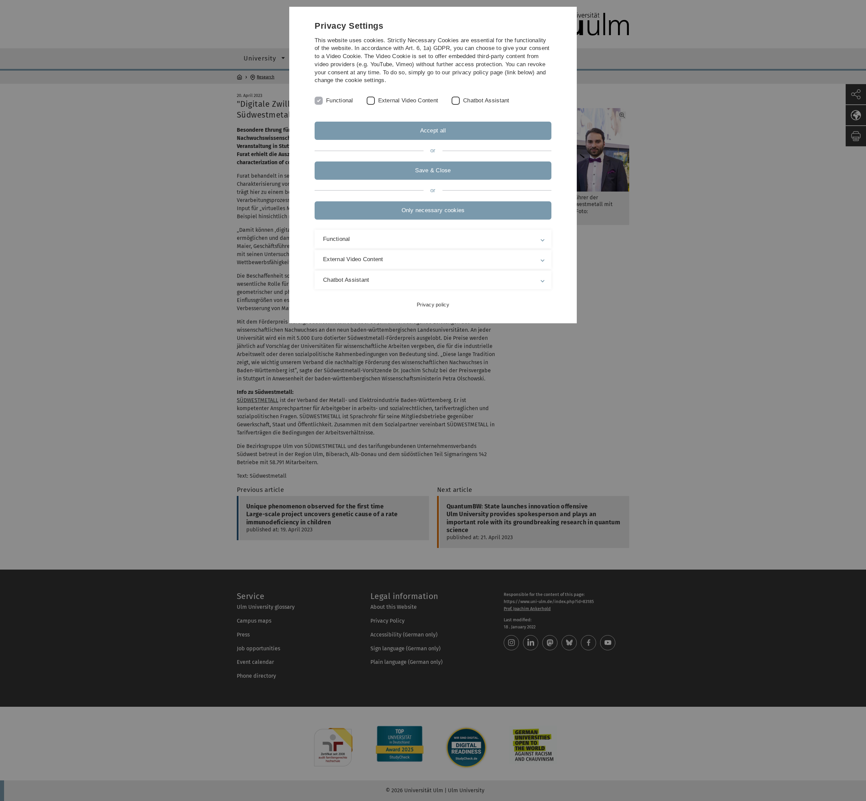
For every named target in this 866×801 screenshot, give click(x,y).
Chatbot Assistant (486, 100)
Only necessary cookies (433, 210)
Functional (339, 100)
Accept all (433, 130)
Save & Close (433, 170)
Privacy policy (433, 304)
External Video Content (408, 100)
